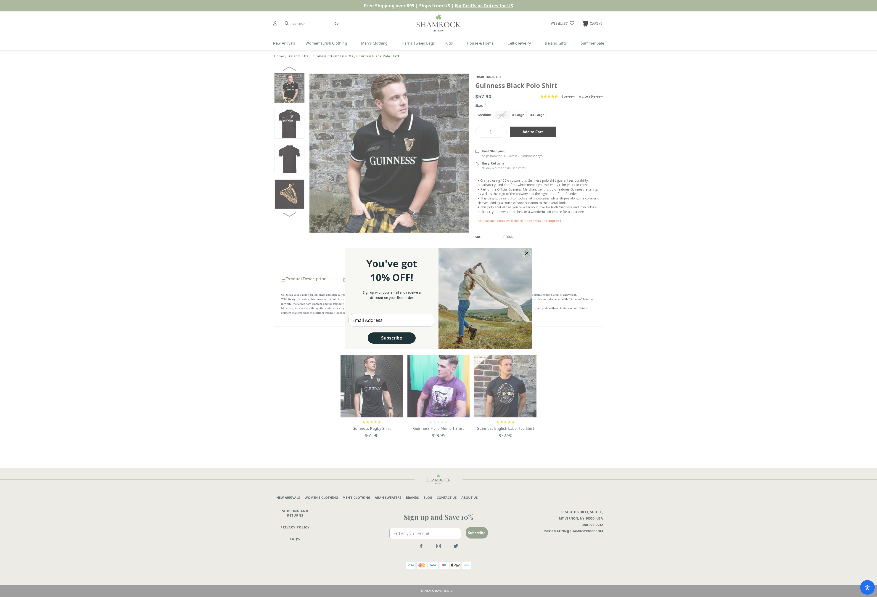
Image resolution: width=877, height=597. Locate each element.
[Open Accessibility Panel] (867, 587)
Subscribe (391, 338)
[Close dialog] (526, 253)
